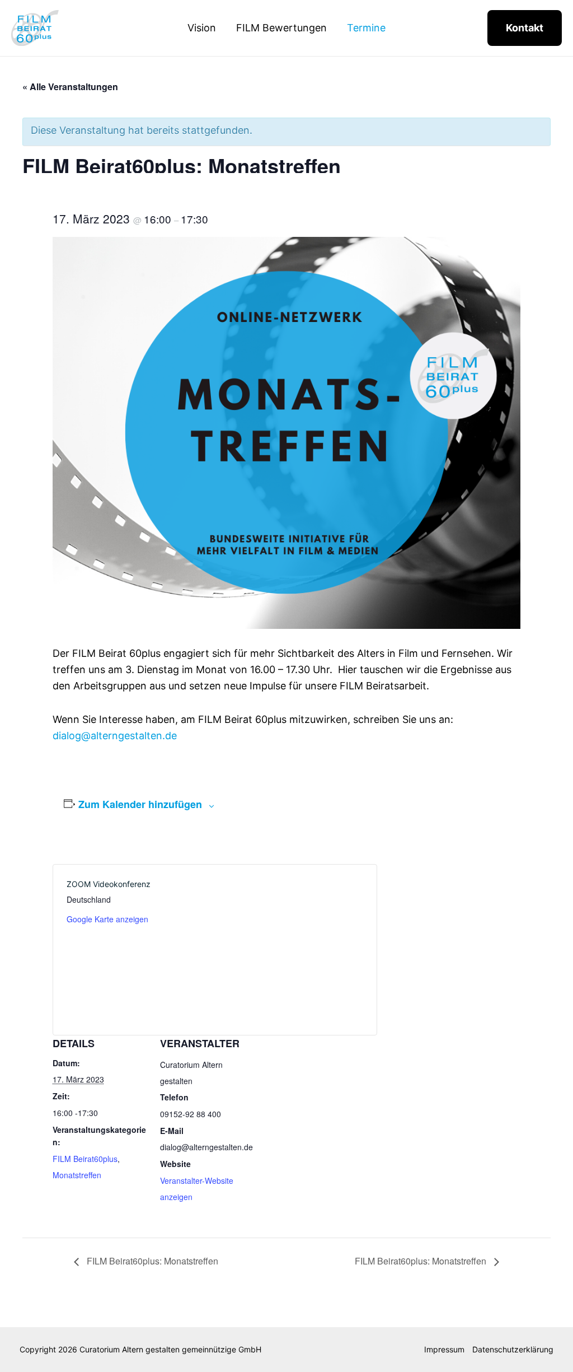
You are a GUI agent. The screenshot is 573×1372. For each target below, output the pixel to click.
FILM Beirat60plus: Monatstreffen (151, 1260)
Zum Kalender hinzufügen (140, 804)
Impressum (444, 1349)
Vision (201, 28)
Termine (366, 28)
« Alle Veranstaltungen (70, 86)
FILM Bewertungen (281, 28)
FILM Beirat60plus (85, 1158)
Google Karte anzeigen (107, 919)
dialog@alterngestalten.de (115, 735)
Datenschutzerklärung (512, 1349)
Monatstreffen (77, 1174)
